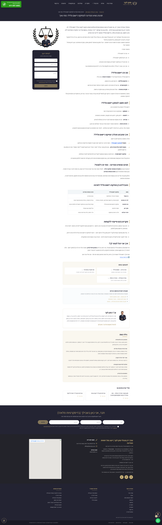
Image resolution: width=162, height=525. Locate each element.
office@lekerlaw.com (90, 446)
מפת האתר (131, 522)
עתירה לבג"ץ (94, 495)
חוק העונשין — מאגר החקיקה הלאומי (118, 296)
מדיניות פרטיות (111, 522)
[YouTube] (126, 477)
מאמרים (131, 507)
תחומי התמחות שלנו (128, 498)
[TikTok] (122, 477)
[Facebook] (131, 477)
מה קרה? (96, 3)
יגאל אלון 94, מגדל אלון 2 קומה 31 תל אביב (85, 443)
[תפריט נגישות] (4, 520)
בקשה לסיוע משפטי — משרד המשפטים (117, 299)
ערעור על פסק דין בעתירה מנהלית (54, 493)
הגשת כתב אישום (57, 500)
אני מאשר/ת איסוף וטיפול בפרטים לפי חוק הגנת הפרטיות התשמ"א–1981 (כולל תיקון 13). (46, 81)
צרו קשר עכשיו (124, 257)
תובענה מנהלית (58, 505)
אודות (102, 3)
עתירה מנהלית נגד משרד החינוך (54, 502)
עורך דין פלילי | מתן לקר (91, 12)
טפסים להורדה (129, 512)
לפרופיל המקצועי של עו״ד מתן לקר (107, 324)
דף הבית (101, 12)
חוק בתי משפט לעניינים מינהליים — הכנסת (116, 301)
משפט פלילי (94, 500)
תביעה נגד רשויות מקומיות (55, 507)
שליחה (45, 86)
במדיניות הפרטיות (42, 82)
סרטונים (63, 3)
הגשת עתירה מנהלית (92, 493)
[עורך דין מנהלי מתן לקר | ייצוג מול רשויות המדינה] (129, 3)
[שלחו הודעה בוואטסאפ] (158, 520)
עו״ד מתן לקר (110, 312)
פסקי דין (87, 3)
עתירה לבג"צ (58, 495)
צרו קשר (56, 3)
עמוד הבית (109, 3)
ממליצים (80, 3)
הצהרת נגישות (118, 522)
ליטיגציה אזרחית (93, 498)
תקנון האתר (125, 522)
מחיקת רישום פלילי (116, 143)
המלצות (131, 502)
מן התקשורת (71, 3)
